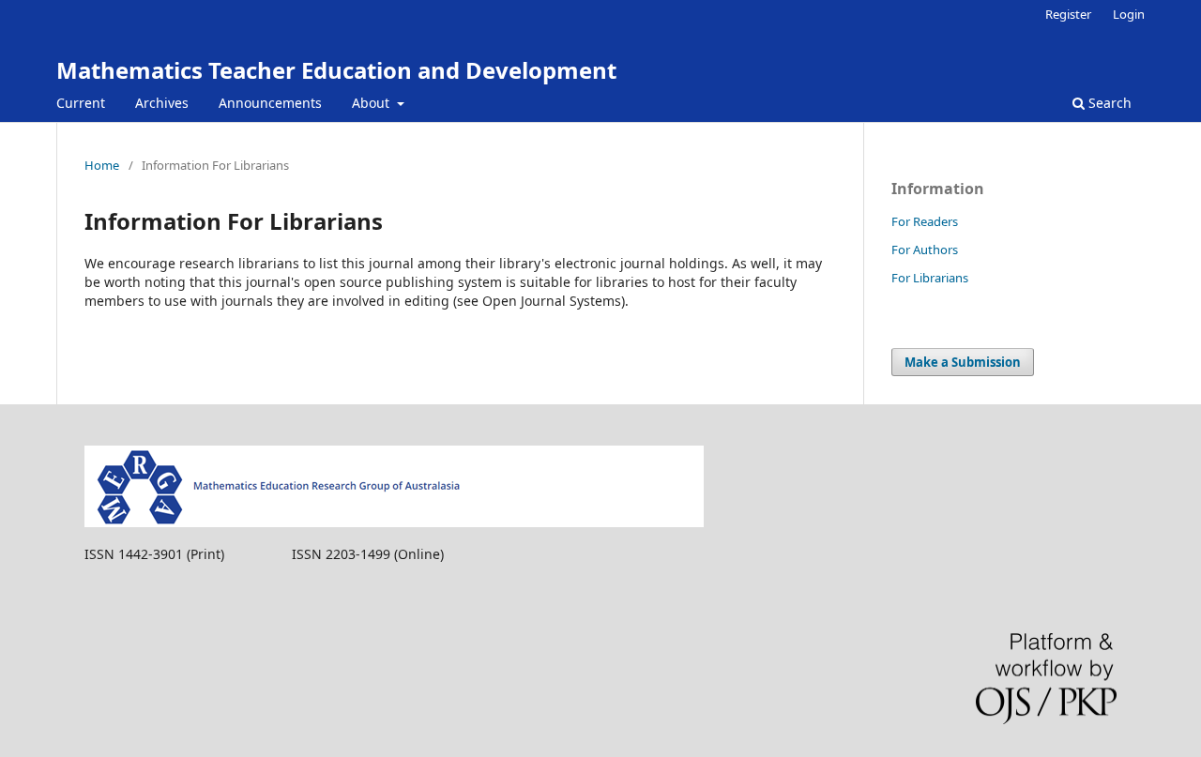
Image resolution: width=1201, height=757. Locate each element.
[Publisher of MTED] (394, 522)
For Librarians (929, 277)
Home (101, 165)
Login (1129, 14)
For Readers (924, 221)
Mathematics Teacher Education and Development (336, 69)
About (372, 103)
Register (1068, 14)
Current (80, 103)
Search (1108, 103)
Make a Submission (963, 362)
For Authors (924, 249)
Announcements (270, 103)
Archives (162, 103)
